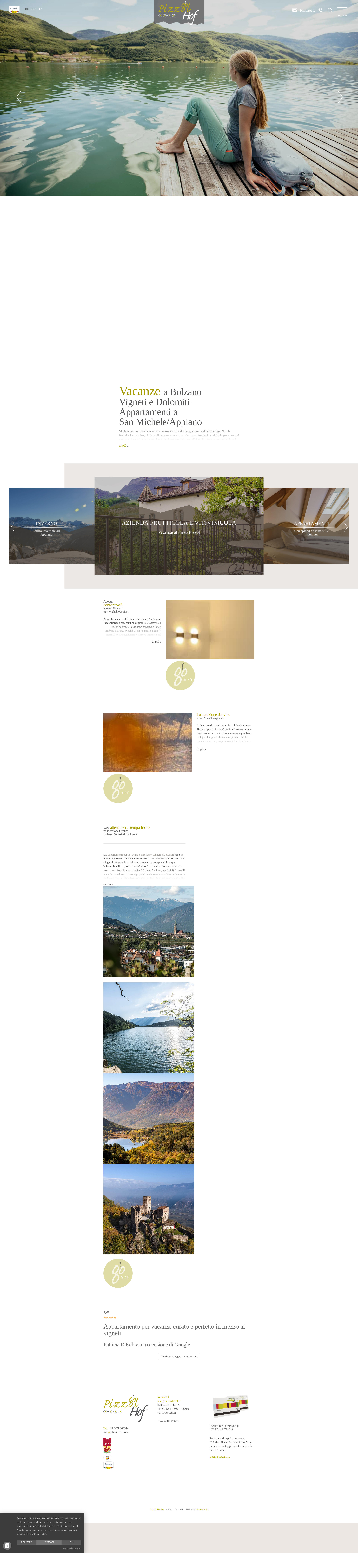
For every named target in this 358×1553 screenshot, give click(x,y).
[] (179, 189)
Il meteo (217, 1502)
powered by (197, 1509)
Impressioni (200, 1502)
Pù (71, 1542)
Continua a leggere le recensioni (179, 1356)
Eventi (167, 1502)
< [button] (18, 97)
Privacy (169, 1509)
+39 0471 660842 (118, 1428)
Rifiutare (26, 1542)
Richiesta (308, 10)
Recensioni (182, 1502)
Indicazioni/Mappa (148, 1502)
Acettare (49, 1542)
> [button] (339, 97)
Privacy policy (76, 1548)
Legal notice (67, 1548)
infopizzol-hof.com (115, 1432)
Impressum (179, 1509)
